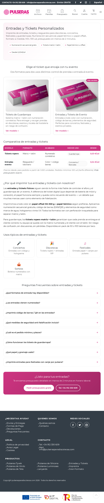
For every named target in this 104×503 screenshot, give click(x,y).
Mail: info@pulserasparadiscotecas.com (56, 448)
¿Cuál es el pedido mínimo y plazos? (24, 332)
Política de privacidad (18, 444)
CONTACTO (7, 2)
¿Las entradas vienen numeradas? (23, 303)
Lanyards (42, 469)
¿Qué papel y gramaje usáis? (20, 352)
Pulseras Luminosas (48, 466)
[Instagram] (84, 2)
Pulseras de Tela (15, 469)
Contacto (44, 426)
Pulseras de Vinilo (16, 466)
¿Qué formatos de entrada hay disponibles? (27, 293)
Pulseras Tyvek (14, 463)
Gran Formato (76, 469)
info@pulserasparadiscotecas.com (41, 2)
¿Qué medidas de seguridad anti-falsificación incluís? (32, 322)
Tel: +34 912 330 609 (68, 388)
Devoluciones (13, 428)
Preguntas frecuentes (18, 431)
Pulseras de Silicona (48, 463)
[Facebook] (74, 2)
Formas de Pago (15, 426)
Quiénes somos (47, 423)
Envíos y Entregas (16, 423)
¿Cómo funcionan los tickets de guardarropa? (28, 342)
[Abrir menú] (100, 12)
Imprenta (74, 466)
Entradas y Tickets (78, 463)
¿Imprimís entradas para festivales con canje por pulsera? (34, 362)
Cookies (11, 450)
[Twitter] (79, 2)
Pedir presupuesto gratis (39, 388)
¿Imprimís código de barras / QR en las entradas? (30, 313)
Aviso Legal (12, 447)
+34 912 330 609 (18, 2)
